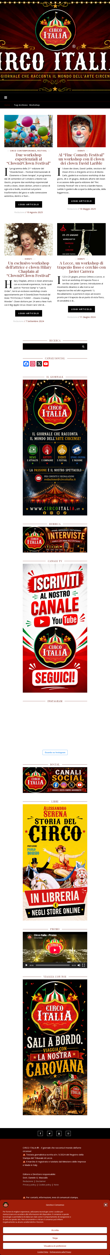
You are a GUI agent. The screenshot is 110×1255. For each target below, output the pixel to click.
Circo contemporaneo (23, 151)
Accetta (55, 1230)
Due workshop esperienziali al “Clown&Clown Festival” (29, 159)
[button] (105, 1204)
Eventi (81, 151)
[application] (55, 950)
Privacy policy (29, 1184)
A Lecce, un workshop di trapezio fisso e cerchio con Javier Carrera (81, 267)
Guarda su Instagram (55, 752)
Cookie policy (45, 1184)
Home (7, 105)
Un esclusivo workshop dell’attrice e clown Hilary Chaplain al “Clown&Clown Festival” (29, 269)
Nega (55, 1238)
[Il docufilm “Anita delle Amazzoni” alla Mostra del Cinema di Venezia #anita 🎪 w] (33, 714)
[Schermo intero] (83, 965)
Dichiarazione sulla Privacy (60, 1252)
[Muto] (78, 965)
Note (56, 1184)
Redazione (19, 212)
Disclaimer (41, 1181)
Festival (42, 151)
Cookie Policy (42, 1252)
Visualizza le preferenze (55, 1246)
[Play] (26, 965)
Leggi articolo (28, 204)
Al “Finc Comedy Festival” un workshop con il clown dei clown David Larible (81, 159)
